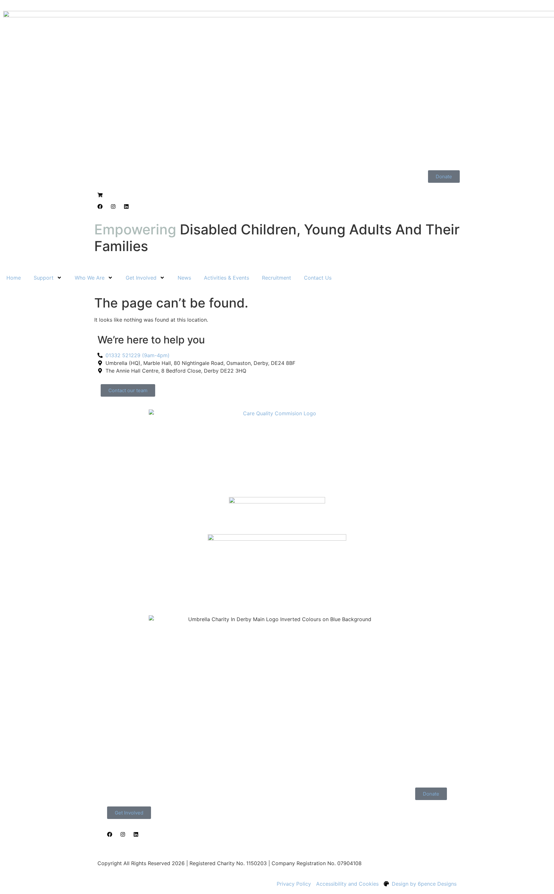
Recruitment (276, 277)
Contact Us (318, 277)
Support (44, 277)
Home (13, 277)
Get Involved (141, 277)
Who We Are (90, 277)
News (184, 277)
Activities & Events (226, 277)
